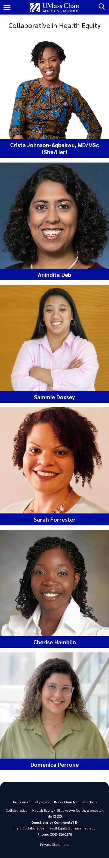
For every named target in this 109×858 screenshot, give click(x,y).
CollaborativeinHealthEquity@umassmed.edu (59, 828)
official (32, 802)
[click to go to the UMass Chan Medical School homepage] (54, 7)
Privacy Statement (54, 844)
